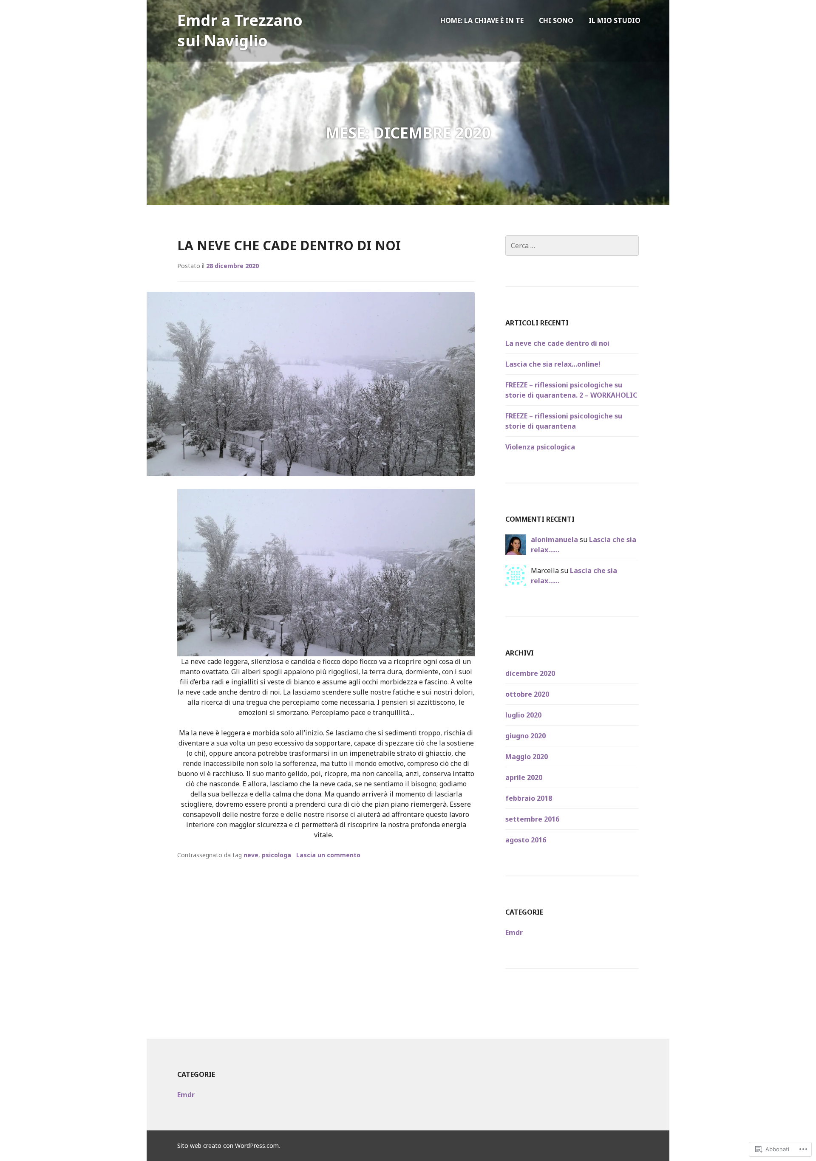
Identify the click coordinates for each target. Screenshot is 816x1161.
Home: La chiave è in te (482, 20)
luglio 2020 (523, 715)
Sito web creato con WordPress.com (228, 1145)
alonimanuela (554, 539)
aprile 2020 (523, 777)
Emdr (514, 932)
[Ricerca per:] (572, 245)
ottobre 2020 (527, 694)
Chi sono (556, 20)
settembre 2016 (532, 819)
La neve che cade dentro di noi (289, 245)
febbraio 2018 (528, 798)
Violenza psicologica (540, 447)
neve (251, 855)
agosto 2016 (525, 840)
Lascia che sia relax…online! (553, 364)
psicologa (276, 855)
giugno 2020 (525, 735)
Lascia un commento (328, 855)
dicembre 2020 (530, 673)
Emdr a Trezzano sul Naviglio (240, 30)
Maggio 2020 (526, 756)
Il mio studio (614, 20)
